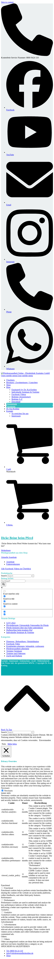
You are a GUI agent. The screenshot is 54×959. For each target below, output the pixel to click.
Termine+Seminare (14, 651)
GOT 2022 (10, 623)
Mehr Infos (12, 744)
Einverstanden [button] (45, 740)
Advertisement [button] (7, 922)
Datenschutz (25, 661)
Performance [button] (6, 897)
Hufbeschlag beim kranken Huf (19, 630)
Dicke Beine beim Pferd (17, 538)
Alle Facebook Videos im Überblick (16, 569)
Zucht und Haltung (14, 656)
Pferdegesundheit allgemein (17, 649)
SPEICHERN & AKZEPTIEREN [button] (15, 946)
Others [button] (4, 936)
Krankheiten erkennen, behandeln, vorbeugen (25, 646)
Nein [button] (4, 744)
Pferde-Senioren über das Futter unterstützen (24, 628)
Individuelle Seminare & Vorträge (20, 632)
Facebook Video (13, 644)
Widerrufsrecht (43, 661)
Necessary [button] (5, 788)
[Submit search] (33, 575)
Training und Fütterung (15, 653)
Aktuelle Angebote (9, 557)
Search (4, 576)
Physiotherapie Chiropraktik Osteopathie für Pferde (27, 625)
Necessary (8, 791)
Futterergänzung (13, 564)
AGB (33, 661)
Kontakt (4, 661)
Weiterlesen (6, 550)
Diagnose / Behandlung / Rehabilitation (22, 641)
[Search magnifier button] (3, 584)
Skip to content (7, 2)
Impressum (13, 661)
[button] (17, 375)
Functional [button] (5, 885)
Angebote (10, 562)
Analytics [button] (5, 910)
